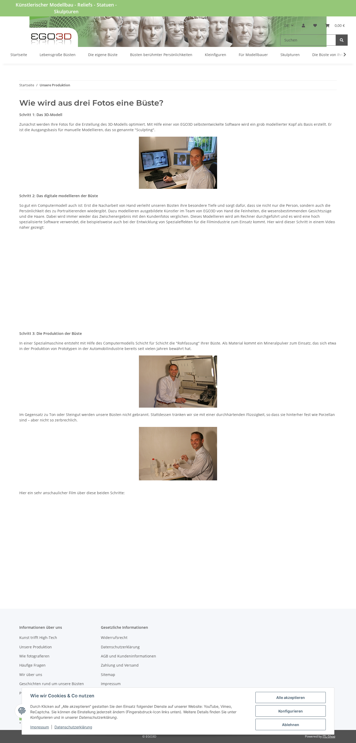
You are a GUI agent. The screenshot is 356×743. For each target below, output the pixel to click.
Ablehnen (290, 724)
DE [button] (286, 25)
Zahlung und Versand (120, 665)
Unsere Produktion (35, 646)
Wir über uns (30, 674)
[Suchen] (342, 40)
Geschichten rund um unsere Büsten (51, 683)
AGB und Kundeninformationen (128, 656)
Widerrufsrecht (114, 637)
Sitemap (108, 674)
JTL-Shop (329, 736)
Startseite (18, 54)
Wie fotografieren (34, 656)
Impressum (39, 727)
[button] (303, 25)
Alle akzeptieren (290, 697)
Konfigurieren (290, 711)
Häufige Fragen (32, 665)
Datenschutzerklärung (73, 727)
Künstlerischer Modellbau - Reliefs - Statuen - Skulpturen (66, 8)
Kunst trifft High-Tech (38, 637)
